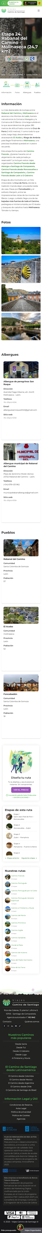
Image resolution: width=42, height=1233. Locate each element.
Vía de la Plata (17, 945)
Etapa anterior (13, 858)
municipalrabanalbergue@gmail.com (21, 493)
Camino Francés (32, 74)
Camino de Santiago (16, 74)
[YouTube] (16, 1026)
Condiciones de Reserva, (21, 1105)
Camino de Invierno (19, 952)
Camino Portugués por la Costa (24, 891)
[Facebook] (4, 1026)
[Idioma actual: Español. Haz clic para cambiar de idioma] (39, 3)
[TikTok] (20, 1026)
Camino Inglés (17, 930)
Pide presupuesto (8, 1230)
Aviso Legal (21, 1108)
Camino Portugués (19, 883)
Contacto (7, 1021)
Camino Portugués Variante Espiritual (22, 899)
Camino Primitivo (18, 923)
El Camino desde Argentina (21, 1083)
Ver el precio (21, 790)
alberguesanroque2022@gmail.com (20, 410)
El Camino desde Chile (21, 1086)
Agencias (21, 1119)
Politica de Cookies (21, 1115)
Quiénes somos (32, 1021)
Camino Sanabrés (18, 938)
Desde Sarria (21, 1044)
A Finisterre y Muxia (21, 1058)
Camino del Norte (18, 915)
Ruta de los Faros (18, 967)
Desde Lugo (21, 1055)
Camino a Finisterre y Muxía (22, 908)
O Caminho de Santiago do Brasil (21, 1090)
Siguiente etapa (28, 858)
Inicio (3, 74)
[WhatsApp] (3, 3)
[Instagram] (8, 1026)
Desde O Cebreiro (21, 1051)
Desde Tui (21, 1047)
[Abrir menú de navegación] (39, 11)
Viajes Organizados (33, 1230)
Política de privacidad (21, 1112)
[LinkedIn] (12, 1026)
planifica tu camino (13, 3)
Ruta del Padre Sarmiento (21, 960)
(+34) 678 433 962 (12, 484)
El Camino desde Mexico (21, 1080)
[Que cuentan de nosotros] (21, 59)
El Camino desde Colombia (21, 1076)
